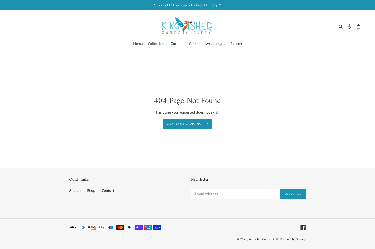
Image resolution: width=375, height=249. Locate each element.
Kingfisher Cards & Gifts (264, 239)
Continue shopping (184, 124)
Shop (91, 190)
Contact (108, 190)
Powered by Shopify (293, 239)
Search (75, 190)
